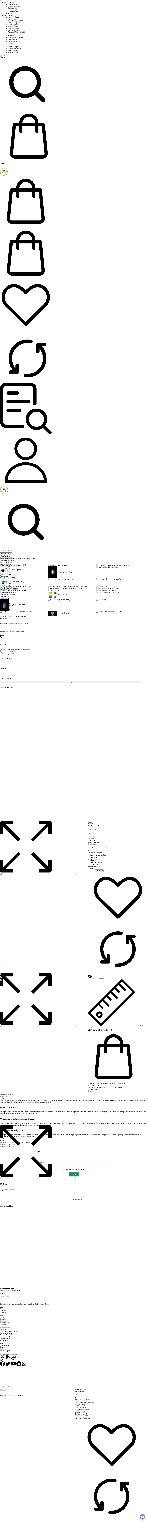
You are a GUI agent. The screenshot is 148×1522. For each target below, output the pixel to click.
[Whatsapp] (24, 1363)
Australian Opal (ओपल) (15, 21)
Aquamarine (12, 19)
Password (3, 668)
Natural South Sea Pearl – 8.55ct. (17, 1213)
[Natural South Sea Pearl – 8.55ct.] (17, 1210)
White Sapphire (13, 12)
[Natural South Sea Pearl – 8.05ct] (17, 1233)
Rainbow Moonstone (14, 48)
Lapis (10, 34)
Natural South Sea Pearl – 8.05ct (17, 1235)
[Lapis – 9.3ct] (17, 1263)
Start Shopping (11, 651)
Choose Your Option (82, 1400)
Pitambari (11, 45)
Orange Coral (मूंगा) (14, 41)
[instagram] (3, 495)
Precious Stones (9, 2)
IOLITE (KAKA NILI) (15, 30)
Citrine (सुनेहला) (13, 24)
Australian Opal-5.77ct (17, 1243)
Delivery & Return (99, 978)
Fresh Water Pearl (13, 26)
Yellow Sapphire (13, 10)
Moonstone (11, 36)
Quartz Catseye (13, 47)
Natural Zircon (12, 39)
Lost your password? (6, 687)
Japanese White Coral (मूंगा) (16, 32)
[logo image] (4, 56)
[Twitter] (7, 1363)
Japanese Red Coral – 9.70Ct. (17, 1281)
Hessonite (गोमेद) (13, 28)
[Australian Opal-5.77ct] (17, 1240)
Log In (74, 1174)
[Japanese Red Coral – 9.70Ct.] (17, 1278)
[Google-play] (7, 1357)
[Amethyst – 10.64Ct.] (17, 1218)
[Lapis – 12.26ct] (17, 1270)
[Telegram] (18, 1363)
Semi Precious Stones (115, 1087)
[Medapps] (2, 1357)
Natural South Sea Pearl (15, 37)
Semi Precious (8, 15)
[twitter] (2, 495)
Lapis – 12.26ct (17, 1273)
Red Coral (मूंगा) (13, 50)
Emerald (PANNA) (14, 6)
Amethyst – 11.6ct (17, 1258)
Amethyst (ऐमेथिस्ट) (14, 17)
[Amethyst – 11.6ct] (17, 1255)
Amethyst (94, 1089)
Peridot (10, 43)
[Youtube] (13, 1363)
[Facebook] (2, 1363)
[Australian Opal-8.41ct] (17, 1248)
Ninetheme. (36, 558)
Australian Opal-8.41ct (17, 1250)
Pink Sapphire (12, 8)
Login (71, 682)
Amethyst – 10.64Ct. (17, 1220)
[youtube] (5, 495)
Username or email (6, 658)
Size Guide (139, 1025)
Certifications (79, 1391)
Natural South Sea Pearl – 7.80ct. (17, 1228)
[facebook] (0, 495)
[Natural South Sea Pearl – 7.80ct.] (17, 1225)
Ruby (10, 13)
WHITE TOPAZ (13, 52)
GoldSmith (9, 558)
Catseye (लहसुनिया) (14, 23)
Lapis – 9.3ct (17, 1266)
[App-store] (13, 1357)
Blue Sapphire (12, 4)
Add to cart (99, 870)
